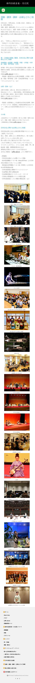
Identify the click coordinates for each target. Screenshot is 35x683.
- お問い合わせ (6, 620)
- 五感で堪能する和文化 (8, 657)
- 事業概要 (5, 630)
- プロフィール (6, 635)
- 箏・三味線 (6, 642)
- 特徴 (4, 632)
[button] (3, 10)
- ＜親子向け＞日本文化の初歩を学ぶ (11, 654)
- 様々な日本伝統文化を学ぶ (9, 651)
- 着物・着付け (6, 645)
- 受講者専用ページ (7, 623)
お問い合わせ (8, 98)
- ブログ (5, 618)
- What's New (6, 615)
